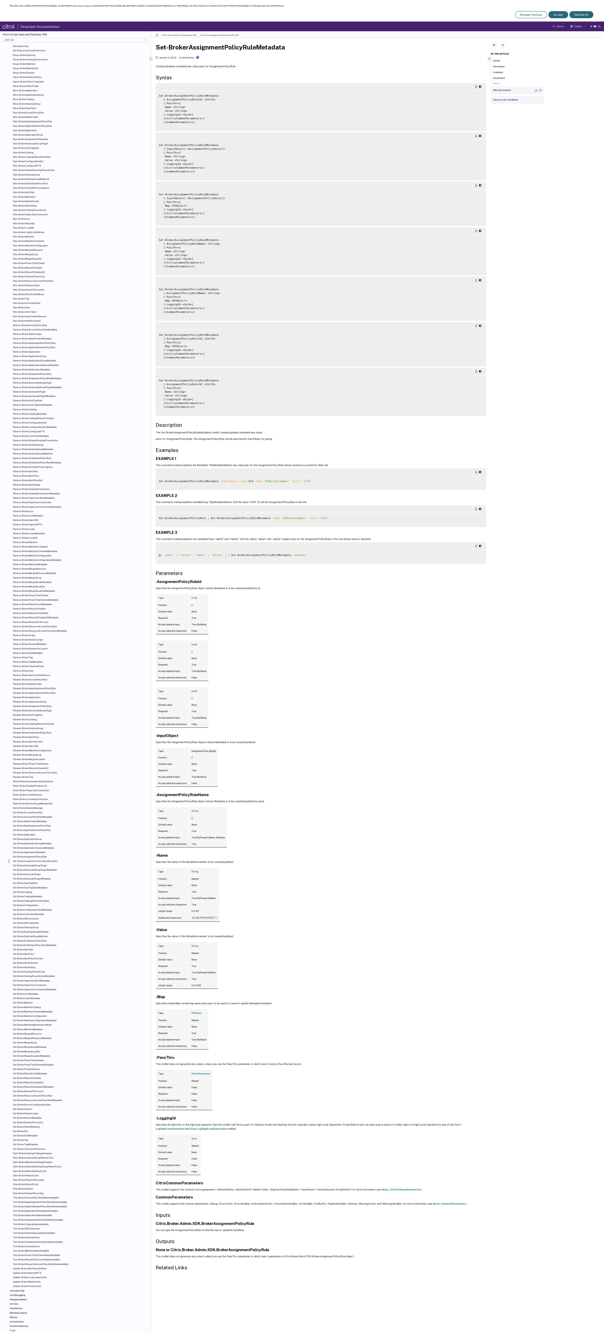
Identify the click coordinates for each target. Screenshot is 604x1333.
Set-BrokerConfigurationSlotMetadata (32, 910)
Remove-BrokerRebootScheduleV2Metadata (35, 617)
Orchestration (17, 1321)
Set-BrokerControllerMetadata (28, 914)
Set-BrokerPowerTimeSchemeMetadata (33, 1065)
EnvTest (14, 1304)
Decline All (581, 14)
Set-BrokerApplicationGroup (27, 839)
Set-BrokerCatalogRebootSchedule (31, 901)
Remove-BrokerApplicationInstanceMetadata (36, 365)
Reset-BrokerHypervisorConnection (31, 790)
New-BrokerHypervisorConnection (30, 214)
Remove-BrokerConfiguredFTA (29, 431)
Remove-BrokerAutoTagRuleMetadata (32, 405)
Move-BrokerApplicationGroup (28, 95)
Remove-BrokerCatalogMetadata (30, 414)
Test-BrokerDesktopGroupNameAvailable (34, 1233)
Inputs (496, 84)
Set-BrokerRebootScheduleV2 (28, 1082)
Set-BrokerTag (20, 1140)
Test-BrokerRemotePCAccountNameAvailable (36, 1259)
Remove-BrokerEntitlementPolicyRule (32, 458)
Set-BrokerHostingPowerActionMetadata (34, 976)
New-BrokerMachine (23, 236)
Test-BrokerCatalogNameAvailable (31, 1224)
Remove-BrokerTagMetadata (28, 662)
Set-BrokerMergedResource (27, 1034)
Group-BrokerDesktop (24, 55)
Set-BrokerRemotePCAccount (28, 1091)
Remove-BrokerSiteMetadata (27, 653)
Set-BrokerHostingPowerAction (29, 971)
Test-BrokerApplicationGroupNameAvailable (35, 1211)
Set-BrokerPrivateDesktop (26, 1069)
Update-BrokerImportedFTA (27, 1273)
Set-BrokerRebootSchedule (27, 1078)
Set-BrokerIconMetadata (25, 994)
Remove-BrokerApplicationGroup (29, 356)
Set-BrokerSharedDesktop (26, 1127)
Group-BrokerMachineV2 (25, 68)
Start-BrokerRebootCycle (26, 1175)
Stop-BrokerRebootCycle (26, 1184)
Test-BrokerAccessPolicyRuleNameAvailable (36, 1197)
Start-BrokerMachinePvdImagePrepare (32, 1162)
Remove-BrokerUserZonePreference (31, 675)
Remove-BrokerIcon (23, 511)
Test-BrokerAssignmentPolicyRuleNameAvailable (38, 1220)
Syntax (496, 60)
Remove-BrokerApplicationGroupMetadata (34, 360)
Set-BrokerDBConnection (26, 918)
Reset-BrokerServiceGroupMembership (33, 803)
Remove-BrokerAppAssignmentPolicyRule (34, 343)
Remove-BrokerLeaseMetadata (29, 533)
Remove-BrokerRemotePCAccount (30, 622)
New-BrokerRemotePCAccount (29, 276)
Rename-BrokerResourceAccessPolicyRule (35, 772)
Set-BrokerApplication (24, 834)
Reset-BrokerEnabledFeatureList (30, 786)
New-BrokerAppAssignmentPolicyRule (32, 121)
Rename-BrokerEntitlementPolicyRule (32, 732)
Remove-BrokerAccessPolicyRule (30, 325)
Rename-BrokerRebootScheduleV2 (31, 768)
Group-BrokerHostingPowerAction (30, 59)
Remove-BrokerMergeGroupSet (29, 586)
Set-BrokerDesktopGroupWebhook (30, 936)
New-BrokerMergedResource (28, 250)
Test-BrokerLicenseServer (26, 1246)
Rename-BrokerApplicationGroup (30, 702)
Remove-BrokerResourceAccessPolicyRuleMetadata (40, 631)
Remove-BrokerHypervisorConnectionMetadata (37, 507)
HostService (16, 1308)
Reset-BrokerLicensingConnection (30, 799)
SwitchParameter (200, 1073)
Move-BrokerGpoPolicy (24, 108)
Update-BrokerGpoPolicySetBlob (29, 1268)
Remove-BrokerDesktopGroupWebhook (33, 453)
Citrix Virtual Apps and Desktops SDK (179, 35)
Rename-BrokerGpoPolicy (26, 737)
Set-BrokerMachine (23, 1002)
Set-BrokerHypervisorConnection (30, 985)
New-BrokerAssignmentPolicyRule (30, 139)
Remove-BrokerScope (24, 635)
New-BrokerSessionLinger (26, 285)
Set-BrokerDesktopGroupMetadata (30, 932)
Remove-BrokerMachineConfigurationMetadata (37, 560)
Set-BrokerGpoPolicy (23, 954)
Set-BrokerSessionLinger (26, 1113)
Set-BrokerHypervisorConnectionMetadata (34, 989)
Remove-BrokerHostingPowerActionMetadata (36, 493)
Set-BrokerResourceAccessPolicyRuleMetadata (37, 1100)
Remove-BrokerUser (23, 671)
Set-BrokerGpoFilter (23, 949)
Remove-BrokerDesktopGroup (28, 445)
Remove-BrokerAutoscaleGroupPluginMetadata (37, 387)
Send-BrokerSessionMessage (28, 808)
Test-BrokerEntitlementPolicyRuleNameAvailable (38, 1242)
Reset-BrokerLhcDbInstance (27, 795)
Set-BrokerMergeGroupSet (26, 1051)
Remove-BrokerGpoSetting (26, 485)
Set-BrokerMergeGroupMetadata (30, 1047)
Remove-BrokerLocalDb (25, 538)
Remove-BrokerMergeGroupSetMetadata (34, 591)
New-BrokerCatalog (23, 152)
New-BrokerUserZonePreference (30, 316)
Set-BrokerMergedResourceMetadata (32, 1038)
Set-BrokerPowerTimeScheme (28, 1060)
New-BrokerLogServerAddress (28, 232)
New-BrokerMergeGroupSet (27, 259)
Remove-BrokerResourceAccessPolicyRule (35, 626)
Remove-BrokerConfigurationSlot (30, 422)
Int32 (194, 598)
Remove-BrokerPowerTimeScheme (30, 595)
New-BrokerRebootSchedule (27, 268)
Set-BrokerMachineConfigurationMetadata (34, 1020)
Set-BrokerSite (20, 1131)
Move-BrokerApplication (25, 90)
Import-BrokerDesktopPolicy (27, 77)
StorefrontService (19, 1326)
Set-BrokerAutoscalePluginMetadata (32, 878)
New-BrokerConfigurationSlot (28, 161)
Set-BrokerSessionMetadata (27, 1118)
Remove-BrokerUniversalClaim (28, 666)
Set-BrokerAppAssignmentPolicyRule (32, 826)
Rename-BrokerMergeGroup (27, 755)
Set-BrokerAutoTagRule (25, 883)
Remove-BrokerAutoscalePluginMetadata (34, 396)
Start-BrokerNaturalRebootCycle (30, 1171)
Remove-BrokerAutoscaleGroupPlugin (32, 383)
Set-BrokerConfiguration (25, 905)
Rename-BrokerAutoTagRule (27, 715)
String (195, 811)
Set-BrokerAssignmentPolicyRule (30, 856)
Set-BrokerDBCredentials (26, 923)
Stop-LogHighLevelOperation (208, 1128)
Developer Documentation (40, 27)
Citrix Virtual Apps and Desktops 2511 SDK (219, 35)
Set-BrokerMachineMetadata (27, 1029)
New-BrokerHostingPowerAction (29, 210)
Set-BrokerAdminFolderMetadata (30, 821)
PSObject (196, 1013)
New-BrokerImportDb (24, 223)
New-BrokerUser (21, 307)
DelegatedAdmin (18, 1299)
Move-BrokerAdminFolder (26, 86)
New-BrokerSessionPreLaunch (28, 290)
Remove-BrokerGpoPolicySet (27, 480)
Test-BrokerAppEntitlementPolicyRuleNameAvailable (40, 1206)
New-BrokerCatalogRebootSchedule (31, 157)
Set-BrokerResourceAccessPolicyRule (32, 1095)
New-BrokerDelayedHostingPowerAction (34, 170)
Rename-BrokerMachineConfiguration (32, 750)
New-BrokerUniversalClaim (26, 303)
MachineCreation (18, 1313)
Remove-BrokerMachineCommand (30, 546)
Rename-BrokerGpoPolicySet (28, 741)
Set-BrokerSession (22, 1109)
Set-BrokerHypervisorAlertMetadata (31, 980)
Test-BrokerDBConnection (26, 1228)
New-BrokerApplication (25, 130)
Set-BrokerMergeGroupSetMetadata (31, 1056)
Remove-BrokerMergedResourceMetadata (34, 573)
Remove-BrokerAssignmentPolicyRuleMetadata (37, 378)
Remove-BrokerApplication (26, 352)
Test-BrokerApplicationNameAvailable (32, 1215)
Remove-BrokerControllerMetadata (31, 436)
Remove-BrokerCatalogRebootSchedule (33, 418)
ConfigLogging (17, 1295)
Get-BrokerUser (21, 46)
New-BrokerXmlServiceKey (27, 321)
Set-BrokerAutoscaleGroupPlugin (30, 865)
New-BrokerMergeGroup (25, 254)
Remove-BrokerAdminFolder (27, 334)
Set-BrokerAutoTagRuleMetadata (30, 887)
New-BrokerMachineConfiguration (30, 245)
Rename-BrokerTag (23, 777)
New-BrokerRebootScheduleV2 (29, 272)
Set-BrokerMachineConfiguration (30, 1016)
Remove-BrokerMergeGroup (27, 578)
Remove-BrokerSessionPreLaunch (30, 648)
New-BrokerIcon (21, 219)
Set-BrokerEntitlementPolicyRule (30, 941)
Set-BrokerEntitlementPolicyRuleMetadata (34, 945)
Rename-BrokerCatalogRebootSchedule (33, 724)
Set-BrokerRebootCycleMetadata (30, 1073)
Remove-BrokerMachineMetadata (30, 564)
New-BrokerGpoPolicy (24, 197)
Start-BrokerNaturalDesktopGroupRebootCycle (37, 1166)
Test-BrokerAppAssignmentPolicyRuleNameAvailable (40, 1202)
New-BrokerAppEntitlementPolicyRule (32, 126)
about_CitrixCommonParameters (401, 1189)
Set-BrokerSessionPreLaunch (28, 1122)
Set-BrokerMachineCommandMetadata (33, 1011)
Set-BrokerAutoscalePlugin (27, 874)
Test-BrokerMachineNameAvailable (31, 1251)
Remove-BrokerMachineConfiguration (32, 555)
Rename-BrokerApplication (26, 697)
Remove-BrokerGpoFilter (25, 471)
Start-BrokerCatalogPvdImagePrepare (32, 1153)
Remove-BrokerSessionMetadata (29, 644)
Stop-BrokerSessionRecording (28, 1193)
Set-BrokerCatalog (22, 892)
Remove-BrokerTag (23, 657)
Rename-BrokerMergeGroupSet (29, 759)
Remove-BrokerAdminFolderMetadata (32, 338)
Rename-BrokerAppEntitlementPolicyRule (34, 693)
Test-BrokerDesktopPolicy (26, 1237)
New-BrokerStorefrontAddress (28, 294)
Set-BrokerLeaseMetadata (26, 998)
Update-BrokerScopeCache (27, 1286)
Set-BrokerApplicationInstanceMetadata (33, 848)
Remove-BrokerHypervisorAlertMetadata (33, 498)
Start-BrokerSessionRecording (28, 1180)
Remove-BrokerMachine (25, 542)
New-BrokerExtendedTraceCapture (31, 188)
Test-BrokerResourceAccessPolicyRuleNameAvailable (41, 1264)
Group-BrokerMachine (24, 64)
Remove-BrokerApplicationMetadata (31, 369)
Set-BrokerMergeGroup (25, 1042)
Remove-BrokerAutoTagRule (27, 400)
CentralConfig (17, 1290)
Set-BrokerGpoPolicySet (25, 963)
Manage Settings (531, 14)
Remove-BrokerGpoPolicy (26, 476)
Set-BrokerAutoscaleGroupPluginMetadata (35, 870)
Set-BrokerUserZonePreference (29, 1149)
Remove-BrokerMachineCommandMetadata (35, 551)
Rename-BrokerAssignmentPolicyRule (32, 706)
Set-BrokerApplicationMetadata (29, 852)
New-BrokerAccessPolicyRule (28, 112)
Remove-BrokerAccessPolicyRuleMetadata (35, 329)
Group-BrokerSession (24, 72)
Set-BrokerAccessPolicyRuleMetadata (32, 817)
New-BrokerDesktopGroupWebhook (31, 179)
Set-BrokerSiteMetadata (25, 1135)
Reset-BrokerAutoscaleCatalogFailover (33, 781)
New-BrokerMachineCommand (28, 241)
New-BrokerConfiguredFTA (27, 166)
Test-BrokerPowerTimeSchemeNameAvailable (36, 1255)
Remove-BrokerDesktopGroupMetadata (33, 449)
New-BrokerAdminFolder (25, 117)
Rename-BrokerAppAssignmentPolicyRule (34, 688)
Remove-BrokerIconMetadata (28, 515)
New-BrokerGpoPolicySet (26, 201)
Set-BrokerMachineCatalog (27, 1007)
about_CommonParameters (449, 1203)
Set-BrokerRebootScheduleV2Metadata (33, 1087)
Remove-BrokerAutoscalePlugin (29, 391)
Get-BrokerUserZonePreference (29, 50)
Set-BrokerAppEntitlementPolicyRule (32, 830)
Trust (12, 1330)
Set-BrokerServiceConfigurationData (31, 1104)
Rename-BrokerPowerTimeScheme (31, 764)
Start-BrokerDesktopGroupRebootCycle (33, 1158)
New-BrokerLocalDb (23, 228)
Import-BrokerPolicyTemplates (28, 81)
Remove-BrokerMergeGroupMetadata (32, 582)
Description (499, 66)
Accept (558, 14)
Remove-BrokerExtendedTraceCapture (33, 467)
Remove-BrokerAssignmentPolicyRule (32, 374)
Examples (498, 72)
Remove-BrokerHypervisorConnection (32, 502)
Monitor (14, 1317)
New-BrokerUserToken (24, 312)
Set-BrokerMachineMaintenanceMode (32, 1025)
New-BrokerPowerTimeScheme (29, 263)
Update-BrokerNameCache (27, 1282)
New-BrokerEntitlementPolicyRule (30, 183)
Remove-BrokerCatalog (25, 409)
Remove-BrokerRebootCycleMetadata (32, 604)
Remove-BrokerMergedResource (29, 569)
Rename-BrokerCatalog (25, 719)
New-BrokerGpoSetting (25, 205)
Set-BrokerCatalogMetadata (27, 896)
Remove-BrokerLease (24, 529)
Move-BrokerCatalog (23, 99)
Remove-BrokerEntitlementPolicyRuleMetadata (37, 462)
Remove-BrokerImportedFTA (27, 524)
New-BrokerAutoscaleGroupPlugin (30, 143)
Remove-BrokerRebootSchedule (29, 608)
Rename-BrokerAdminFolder (27, 684)
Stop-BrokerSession (23, 1188)
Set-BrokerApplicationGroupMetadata (32, 843)
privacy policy (84, 5)
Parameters (499, 78)
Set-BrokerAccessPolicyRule (27, 812)
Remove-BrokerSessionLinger (28, 639)
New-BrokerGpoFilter (24, 192)
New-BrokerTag (21, 298)
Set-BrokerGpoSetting (24, 967)
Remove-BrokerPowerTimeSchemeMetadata (35, 600)
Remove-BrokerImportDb (25, 520)
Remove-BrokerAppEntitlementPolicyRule (34, 347)
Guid (194, 1138)
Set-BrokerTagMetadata (25, 1144)
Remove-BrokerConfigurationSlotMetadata (35, 427)
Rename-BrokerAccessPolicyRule (30, 679)
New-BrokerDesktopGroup (26, 174)
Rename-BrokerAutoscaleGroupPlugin (32, 710)
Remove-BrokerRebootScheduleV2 (30, 613)
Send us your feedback (505, 100)
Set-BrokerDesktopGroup (26, 927)
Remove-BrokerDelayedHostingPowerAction (35, 440)
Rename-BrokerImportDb (25, 746)
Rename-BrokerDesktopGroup (28, 728)
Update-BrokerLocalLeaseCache (30, 1277)
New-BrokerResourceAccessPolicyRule (33, 281)
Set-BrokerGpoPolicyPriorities (28, 958)
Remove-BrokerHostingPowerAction (31, 489)
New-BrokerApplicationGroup (28, 135)
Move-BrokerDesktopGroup (27, 104)
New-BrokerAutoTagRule (26, 148)
